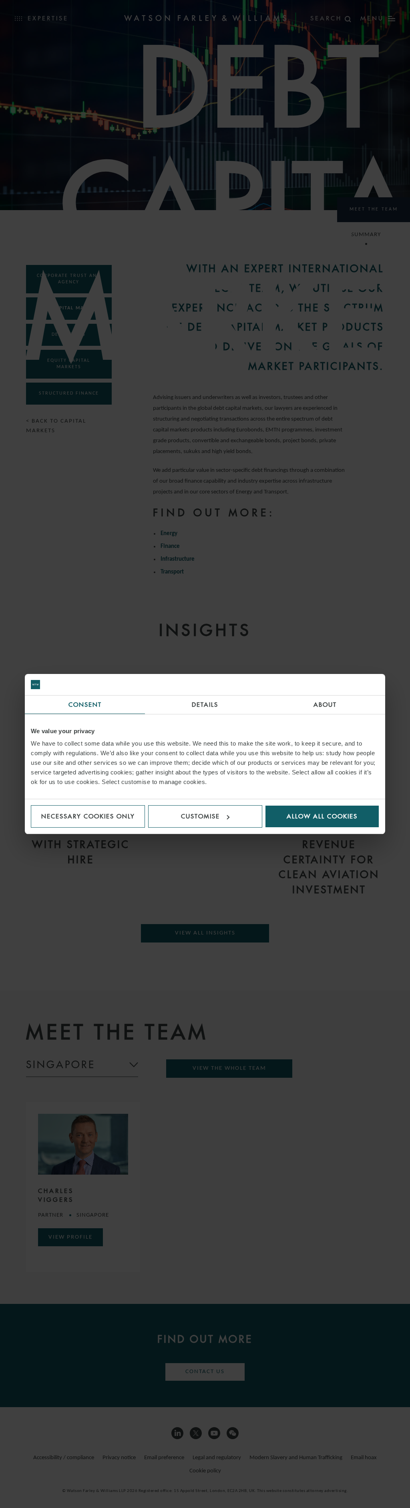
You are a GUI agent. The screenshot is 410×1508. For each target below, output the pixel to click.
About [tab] (325, 704)
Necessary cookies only (88, 816)
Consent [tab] (85, 704)
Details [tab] (205, 704)
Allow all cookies (322, 816)
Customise (200, 816)
